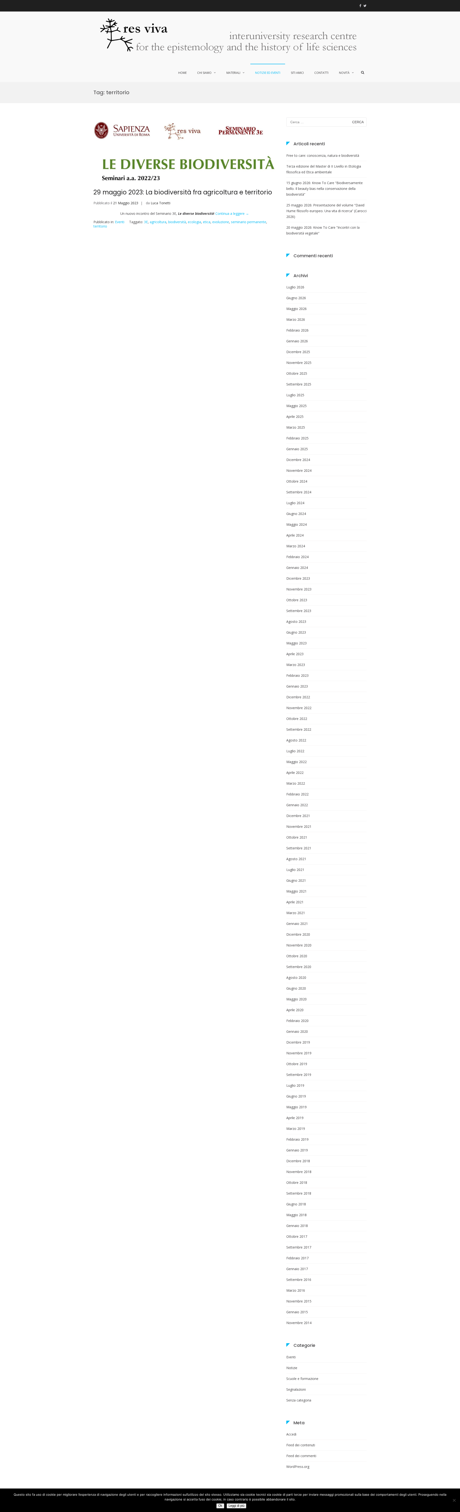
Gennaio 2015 (297, 1312)
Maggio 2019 (296, 1107)
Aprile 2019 (295, 1117)
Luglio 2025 (295, 395)
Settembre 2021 (298, 848)
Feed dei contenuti (300, 1445)
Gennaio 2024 (297, 567)
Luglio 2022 (295, 751)
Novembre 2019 (298, 1053)
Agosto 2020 (296, 977)
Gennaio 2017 (297, 1269)
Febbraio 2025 (297, 438)
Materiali (233, 73)
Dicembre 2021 (298, 815)
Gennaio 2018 (297, 1225)
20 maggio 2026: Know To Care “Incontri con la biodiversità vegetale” (323, 230)
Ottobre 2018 (296, 1182)
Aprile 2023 (295, 654)
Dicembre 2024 (298, 459)
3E (146, 222)
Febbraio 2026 (297, 330)
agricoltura (158, 222)
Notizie (291, 1368)
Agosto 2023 (296, 621)
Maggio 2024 (296, 524)
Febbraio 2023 (297, 675)
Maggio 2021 (296, 891)
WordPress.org (297, 1466)
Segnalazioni (296, 1389)
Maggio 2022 (296, 761)
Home (182, 73)
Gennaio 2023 (297, 686)
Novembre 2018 (298, 1171)
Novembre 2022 (298, 708)
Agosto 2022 (296, 740)
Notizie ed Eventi (267, 73)
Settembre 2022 (298, 729)
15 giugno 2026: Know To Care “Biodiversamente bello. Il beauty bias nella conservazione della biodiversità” (324, 189)
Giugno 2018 (296, 1204)
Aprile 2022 (295, 772)
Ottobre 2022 (296, 718)
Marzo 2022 (295, 783)
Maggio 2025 (296, 405)
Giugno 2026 (296, 298)
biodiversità (177, 222)
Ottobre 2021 (296, 837)
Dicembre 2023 (298, 578)
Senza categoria (298, 1400)
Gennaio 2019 (297, 1150)
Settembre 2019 (298, 1074)
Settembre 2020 (298, 966)
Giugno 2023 (296, 632)
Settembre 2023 (298, 610)
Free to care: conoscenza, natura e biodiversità (322, 155)
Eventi (119, 222)
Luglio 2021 (295, 869)
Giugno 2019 (296, 1096)
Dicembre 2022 (298, 697)
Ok (220, 1505)
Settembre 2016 (298, 1279)
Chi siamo (204, 73)
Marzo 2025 (295, 427)
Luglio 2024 (295, 503)
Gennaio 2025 (297, 449)
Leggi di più (236, 1505)
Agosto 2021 (296, 859)
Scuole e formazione (302, 1378)
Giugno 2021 (296, 880)
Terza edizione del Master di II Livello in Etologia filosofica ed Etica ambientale (323, 169)
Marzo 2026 (295, 319)
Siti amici (297, 73)
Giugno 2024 (296, 513)
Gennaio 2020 (297, 1031)
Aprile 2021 (295, 902)
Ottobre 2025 (296, 373)
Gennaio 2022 (297, 805)
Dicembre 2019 (298, 1042)
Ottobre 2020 (296, 956)
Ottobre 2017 (296, 1236)
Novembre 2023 (298, 589)
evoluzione (220, 222)
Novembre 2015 (298, 1301)
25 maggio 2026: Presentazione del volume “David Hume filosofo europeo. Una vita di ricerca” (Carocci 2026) (326, 211)
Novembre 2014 (298, 1322)
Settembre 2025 (298, 384)
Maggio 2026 (296, 308)
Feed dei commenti (301, 1456)
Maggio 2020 (296, 999)
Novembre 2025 (298, 362)
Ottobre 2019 (296, 1064)
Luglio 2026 (295, 287)
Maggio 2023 (296, 643)
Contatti (321, 73)
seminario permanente (248, 222)
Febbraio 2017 (297, 1258)
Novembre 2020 (298, 945)
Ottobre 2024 (296, 481)
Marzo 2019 (295, 1128)
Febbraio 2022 (297, 794)
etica (206, 222)
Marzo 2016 (295, 1290)
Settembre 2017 (298, 1247)
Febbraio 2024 (297, 557)
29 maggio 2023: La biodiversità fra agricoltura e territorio (182, 192)
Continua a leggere (232, 213)
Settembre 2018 (298, 1193)
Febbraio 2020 (297, 1020)
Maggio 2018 (296, 1215)
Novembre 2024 (298, 470)
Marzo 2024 (295, 546)
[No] (454, 1500)
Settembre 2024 (298, 492)
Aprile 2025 (295, 416)
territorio (100, 226)
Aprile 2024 (295, 535)
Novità (344, 73)
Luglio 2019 (295, 1085)
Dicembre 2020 (298, 934)
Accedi (291, 1434)
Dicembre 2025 (298, 352)
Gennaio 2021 (297, 923)
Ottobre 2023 (296, 600)
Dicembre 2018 (298, 1161)
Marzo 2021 (295, 913)
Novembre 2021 (298, 826)
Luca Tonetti (160, 203)
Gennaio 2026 (297, 341)
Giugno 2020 (296, 988)
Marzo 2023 (295, 664)
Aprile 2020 (295, 1010)
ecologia (194, 222)
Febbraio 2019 (297, 1139)
